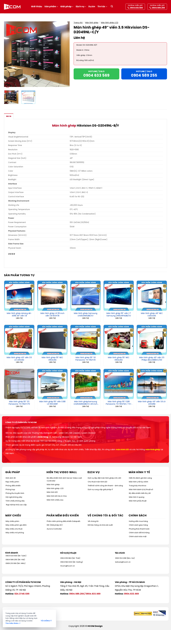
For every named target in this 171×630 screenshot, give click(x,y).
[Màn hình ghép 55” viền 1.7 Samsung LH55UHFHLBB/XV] (119, 296)
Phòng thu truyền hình (15, 493)
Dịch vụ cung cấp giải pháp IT (100, 489)
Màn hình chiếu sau (55, 500)
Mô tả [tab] (8, 116)
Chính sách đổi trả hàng (139, 533)
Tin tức (101, 6)
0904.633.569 (93, 594)
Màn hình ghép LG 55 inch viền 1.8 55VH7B (52, 314)
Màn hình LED (52, 492)
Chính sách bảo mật (137, 536)
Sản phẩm (50, 6)
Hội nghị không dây (14, 497)
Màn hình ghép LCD (109, 23)
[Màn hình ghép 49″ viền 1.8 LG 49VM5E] (152, 384)
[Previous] (8, 54)
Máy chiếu (13, 515)
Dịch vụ (80, 6)
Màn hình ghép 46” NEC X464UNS (152, 314)
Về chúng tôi (93, 521)
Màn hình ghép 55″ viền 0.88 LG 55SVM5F (52, 403)
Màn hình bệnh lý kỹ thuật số (141, 489)
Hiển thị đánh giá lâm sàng (140, 478)
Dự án (91, 6)
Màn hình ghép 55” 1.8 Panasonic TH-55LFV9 (85, 359)
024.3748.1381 (21, 594)
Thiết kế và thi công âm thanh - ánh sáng (105, 486)
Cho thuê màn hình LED (97, 482)
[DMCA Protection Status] (143, 613)
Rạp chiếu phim (12, 482)
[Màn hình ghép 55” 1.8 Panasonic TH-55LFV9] (85, 340)
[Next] (65, 54)
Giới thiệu (36, 6)
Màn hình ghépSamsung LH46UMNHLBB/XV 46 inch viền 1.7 (85, 403)
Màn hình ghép (91, 23)
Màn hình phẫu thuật (137, 501)
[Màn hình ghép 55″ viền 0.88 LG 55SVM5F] (52, 384)
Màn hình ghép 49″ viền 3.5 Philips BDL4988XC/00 (151, 359)
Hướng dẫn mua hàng (138, 521)
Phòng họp (10, 489)
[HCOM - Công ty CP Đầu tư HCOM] (12, 6)
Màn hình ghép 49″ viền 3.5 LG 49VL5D (19, 359)
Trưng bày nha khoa (137, 486)
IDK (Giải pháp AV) (55, 525)
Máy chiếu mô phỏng (15, 533)
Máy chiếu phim (12, 521)
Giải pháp (65, 6)
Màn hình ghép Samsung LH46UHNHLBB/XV (85, 314)
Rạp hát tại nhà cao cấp (16, 505)
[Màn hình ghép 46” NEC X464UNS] (152, 296)
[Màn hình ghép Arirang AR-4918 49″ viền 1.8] (19, 296)
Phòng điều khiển (13, 486)
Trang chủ (78, 23)
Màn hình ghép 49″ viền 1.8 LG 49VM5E (152, 403)
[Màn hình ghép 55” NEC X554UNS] (52, 340)
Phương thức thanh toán (139, 529)
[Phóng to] (7, 85)
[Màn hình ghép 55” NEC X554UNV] (119, 340)
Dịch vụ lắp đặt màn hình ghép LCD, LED (104, 478)
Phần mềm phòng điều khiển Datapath (63, 521)
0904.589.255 (76, 594)
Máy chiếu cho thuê (14, 529)
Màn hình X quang (136, 497)
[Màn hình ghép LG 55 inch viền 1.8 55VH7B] (52, 296)
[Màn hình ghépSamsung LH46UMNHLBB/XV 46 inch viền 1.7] (85, 384)
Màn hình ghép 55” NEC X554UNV (118, 359)
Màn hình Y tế (139, 472)
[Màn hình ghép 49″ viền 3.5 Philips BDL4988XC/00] (152, 340)
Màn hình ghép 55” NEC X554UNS (52, 359)
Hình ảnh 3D (11, 478)
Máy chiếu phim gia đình (16, 525)
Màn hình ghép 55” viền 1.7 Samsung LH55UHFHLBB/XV (118, 314)
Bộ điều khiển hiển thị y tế (140, 493)
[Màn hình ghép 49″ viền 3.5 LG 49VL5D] (19, 340)
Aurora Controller (54, 529)
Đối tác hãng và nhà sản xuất (100, 525)
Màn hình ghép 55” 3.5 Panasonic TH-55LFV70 (19, 403)
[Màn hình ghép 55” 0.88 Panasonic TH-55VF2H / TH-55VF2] (119, 384)
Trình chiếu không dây (15, 501)
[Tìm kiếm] (112, 7)
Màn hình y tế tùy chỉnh (138, 482)
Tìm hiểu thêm (12, 623)
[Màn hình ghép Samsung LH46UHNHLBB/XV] (85, 296)
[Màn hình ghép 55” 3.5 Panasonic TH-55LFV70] (19, 384)
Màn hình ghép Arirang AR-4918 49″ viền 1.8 (19, 314)
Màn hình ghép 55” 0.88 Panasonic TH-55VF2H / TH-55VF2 (119, 403)
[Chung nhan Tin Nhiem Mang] (159, 613)
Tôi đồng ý (46, 621)
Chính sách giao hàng (138, 525)
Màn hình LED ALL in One (57, 496)
